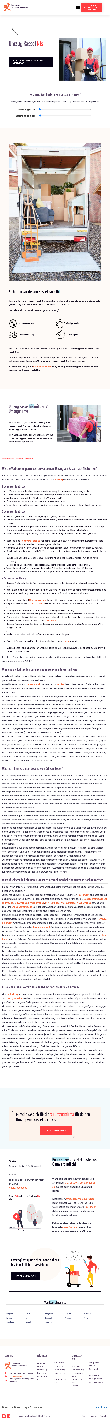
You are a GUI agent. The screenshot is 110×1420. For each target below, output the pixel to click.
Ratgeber (85, 1416)
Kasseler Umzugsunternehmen (12, 458)
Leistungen (83, 894)
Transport (52, 620)
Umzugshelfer (37, 603)
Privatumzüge (83, 902)
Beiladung (12, 994)
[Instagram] (8, 1416)
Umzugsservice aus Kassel (80, 1198)
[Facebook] (4, 1416)
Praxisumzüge (68, 902)
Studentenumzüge (22, 906)
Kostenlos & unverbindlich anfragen (28, 62)
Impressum (94, 1416)
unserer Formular (42, 366)
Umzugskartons (37, 600)
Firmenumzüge (36, 902)
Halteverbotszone (30, 540)
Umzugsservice (14, 998)
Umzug (59, 479)
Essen (66, 641)
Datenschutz (104, 1416)
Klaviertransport (41, 927)
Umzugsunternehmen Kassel (27, 1416)
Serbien (27, 458)
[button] (78, 8)
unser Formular (70, 1227)
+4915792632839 (18, 1187)
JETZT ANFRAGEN (25, 1276)
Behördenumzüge (93, 898)
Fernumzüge (20, 902)
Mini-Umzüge (52, 902)
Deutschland (33, 684)
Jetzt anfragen (56, 1130)
